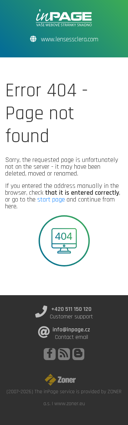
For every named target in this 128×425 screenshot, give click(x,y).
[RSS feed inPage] (64, 354)
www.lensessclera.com (68, 39)
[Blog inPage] (78, 354)
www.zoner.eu (69, 403)
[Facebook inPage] (50, 354)
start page (51, 199)
